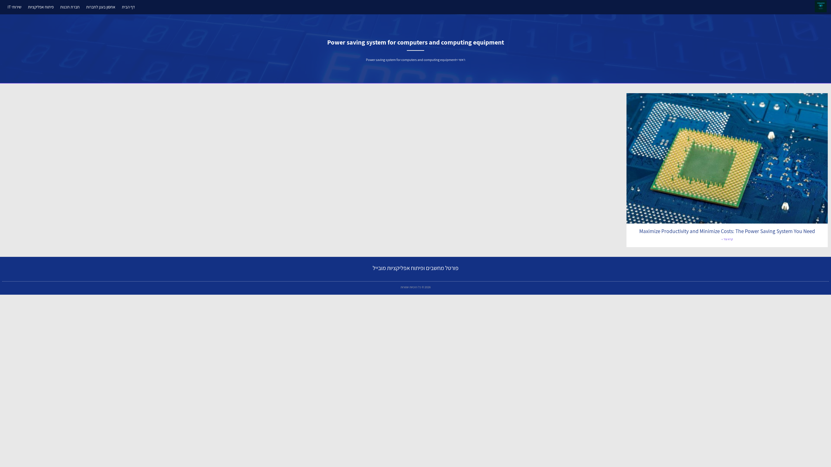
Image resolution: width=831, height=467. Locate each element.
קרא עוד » (727, 239)
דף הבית (128, 7)
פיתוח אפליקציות (41, 7)
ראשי (462, 60)
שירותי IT (14, 7)
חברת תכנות (70, 7)
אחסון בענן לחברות (100, 7)
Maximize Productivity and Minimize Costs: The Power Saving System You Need (727, 231)
